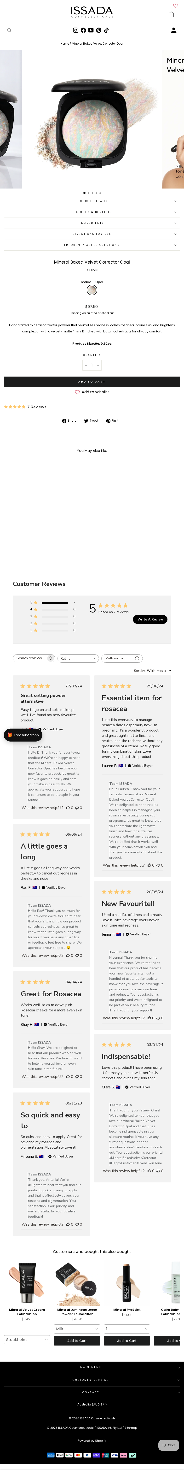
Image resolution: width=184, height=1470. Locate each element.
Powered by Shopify (92, 1441)
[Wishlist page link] (175, 5)
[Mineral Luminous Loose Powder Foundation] (77, 1283)
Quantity (92, 355)
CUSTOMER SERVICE (91, 1380)
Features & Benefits (92, 212)
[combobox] (78, 658)
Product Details (92, 201)
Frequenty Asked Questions (92, 245)
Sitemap (131, 1428)
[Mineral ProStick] (127, 1283)
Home (65, 44)
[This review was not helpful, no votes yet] (77, 807)
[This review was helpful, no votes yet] (68, 807)
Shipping (75, 313)
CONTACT (90, 1392)
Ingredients (92, 223)
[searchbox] (29, 658)
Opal (92, 290)
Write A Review (150, 619)
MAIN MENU (90, 1367)
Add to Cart (77, 1340)
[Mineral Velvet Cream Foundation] (27, 1283)
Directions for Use (92, 234)
